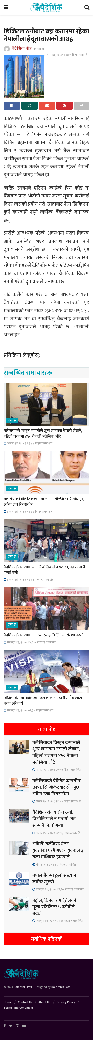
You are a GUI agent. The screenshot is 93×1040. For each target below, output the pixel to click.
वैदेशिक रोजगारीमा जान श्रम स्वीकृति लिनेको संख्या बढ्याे (43, 635)
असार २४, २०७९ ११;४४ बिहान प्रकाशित (29, 511)
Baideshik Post (23, 986)
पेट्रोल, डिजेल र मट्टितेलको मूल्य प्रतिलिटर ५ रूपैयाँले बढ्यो (54, 907)
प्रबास (40, 49)
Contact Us (25, 1002)
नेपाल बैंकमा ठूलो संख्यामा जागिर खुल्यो (54, 879)
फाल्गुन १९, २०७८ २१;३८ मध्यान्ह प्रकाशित (59, 921)
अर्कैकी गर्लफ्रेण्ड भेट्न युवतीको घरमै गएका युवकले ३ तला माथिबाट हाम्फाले (57, 850)
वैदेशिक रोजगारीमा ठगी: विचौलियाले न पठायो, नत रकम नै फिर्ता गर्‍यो (44, 570)
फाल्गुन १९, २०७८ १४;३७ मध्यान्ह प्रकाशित (31, 642)
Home (8, 1002)
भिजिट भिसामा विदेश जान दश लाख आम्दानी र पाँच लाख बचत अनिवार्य (43, 701)
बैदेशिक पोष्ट (22, 48)
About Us (44, 1002)
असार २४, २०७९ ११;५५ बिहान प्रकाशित (29, 443)
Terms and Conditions (19, 1007)
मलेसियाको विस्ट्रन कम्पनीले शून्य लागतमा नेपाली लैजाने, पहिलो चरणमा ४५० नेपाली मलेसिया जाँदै (43, 433)
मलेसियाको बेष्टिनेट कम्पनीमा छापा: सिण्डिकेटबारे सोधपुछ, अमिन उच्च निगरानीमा (44, 502)
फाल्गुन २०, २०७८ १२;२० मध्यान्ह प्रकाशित (59, 889)
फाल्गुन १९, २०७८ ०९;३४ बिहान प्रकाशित (29, 710)
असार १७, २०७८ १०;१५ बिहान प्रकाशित (66, 55)
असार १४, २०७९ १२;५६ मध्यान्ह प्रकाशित (30, 579)
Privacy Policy (66, 1002)
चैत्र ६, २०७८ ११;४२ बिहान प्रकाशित (55, 864)
